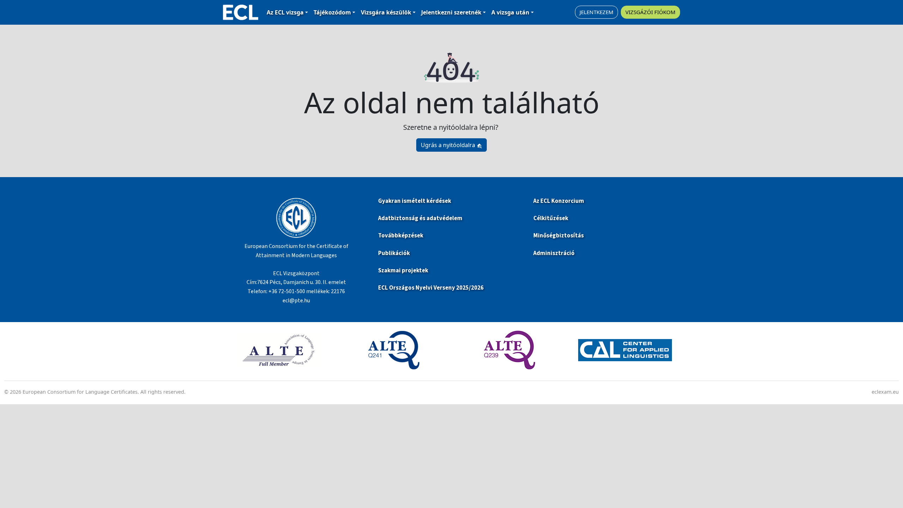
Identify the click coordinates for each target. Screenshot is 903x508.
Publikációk (394, 253)
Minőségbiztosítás (558, 235)
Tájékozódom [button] (332, 12)
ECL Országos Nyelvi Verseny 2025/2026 (431, 288)
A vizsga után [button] (510, 12)
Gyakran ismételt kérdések (415, 201)
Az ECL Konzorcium (558, 201)
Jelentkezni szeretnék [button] (451, 12)
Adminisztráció (554, 253)
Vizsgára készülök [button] (386, 12)
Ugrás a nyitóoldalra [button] (449, 145)
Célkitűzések (550, 218)
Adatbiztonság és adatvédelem (420, 218)
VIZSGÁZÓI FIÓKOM (650, 12)
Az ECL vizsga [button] (285, 12)
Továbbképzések (400, 235)
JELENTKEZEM (596, 12)
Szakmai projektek (403, 270)
